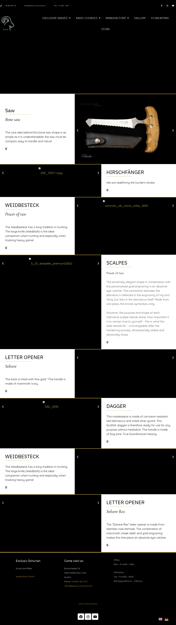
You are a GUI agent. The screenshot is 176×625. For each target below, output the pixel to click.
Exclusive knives (55, 18)
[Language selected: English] (165, 618)
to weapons (160, 18)
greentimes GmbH (25, 576)
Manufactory (116, 18)
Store (105, 29)
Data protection (91, 604)
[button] (36, 147)
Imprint (81, 604)
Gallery (140, 18)
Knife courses (86, 18)
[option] (167, 619)
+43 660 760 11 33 (79, 581)
